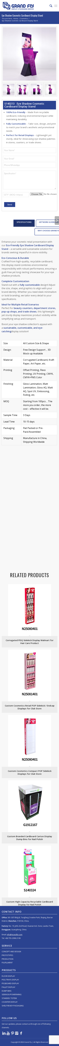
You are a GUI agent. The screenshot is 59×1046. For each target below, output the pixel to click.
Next (57, 220)
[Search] (49, 5)
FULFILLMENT (7, 962)
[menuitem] (49, 5)
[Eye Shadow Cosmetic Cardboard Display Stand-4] (50, 90)
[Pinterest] (12, 1033)
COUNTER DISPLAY (9, 1002)
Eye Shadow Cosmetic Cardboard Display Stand (22, 15)
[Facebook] (21, 1033)
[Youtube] (8, 1033)
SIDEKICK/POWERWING (11, 994)
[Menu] (55, 5)
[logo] (24, 5)
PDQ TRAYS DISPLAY (10, 979)
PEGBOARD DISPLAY (10, 983)
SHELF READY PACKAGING (13, 1005)
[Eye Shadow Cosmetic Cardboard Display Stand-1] (29, 54)
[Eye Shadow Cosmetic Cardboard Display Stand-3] (36, 90)
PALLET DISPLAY (8, 987)
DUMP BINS (6, 991)
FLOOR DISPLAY (8, 976)
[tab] (24, 223)
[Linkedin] (4, 1033)
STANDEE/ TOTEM (9, 998)
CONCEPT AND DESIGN (11, 951)
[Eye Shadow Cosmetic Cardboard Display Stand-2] (23, 90)
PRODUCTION (7, 959)
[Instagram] (17, 1033)
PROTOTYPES (7, 955)
